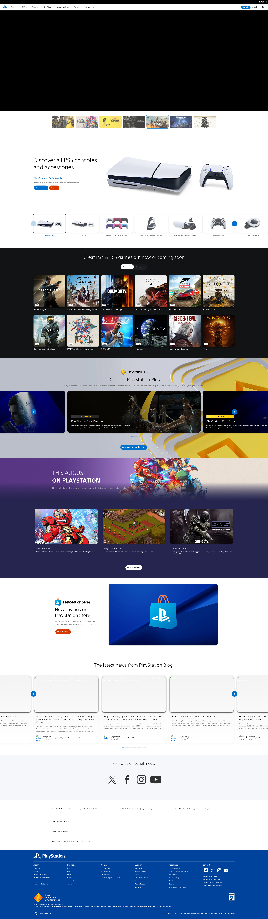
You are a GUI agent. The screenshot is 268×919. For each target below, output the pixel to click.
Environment (105, 868)
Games (35, 7)
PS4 (68, 871)
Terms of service (174, 868)
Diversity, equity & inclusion (110, 878)
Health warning (174, 878)
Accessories (62, 7)
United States (43, 913)
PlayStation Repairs (141, 878)
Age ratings (173, 874)
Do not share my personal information (221, 913)
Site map (203, 913)
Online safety (105, 874)
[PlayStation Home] (5, 7)
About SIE (37, 868)
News (76, 7)
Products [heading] (71, 865)
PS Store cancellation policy (178, 871)
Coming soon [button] (140, 267)
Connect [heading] (206, 865)
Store (13, 7)
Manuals (138, 887)
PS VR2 (69, 874)
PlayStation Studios (40, 874)
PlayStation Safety (141, 871)
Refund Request (140, 884)
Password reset (140, 881)
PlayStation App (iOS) (210, 876)
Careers (36, 871)
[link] (66, 532)
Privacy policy (177, 913)
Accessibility (105, 871)
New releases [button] (127, 267)
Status (137, 874)
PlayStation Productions (42, 878)
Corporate (37, 881)
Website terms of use (191, 913)
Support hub (139, 868)
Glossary (172, 884)
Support (88, 7)
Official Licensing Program (178, 887)
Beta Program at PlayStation (212, 885)
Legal (169, 913)
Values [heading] (104, 865)
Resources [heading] (173, 865)
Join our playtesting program (212, 882)
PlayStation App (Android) (211, 879)
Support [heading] (138, 865)
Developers (173, 881)
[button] (63, 122)
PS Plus (47, 7)
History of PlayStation (41, 884)
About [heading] (36, 865)
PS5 (23, 7)
